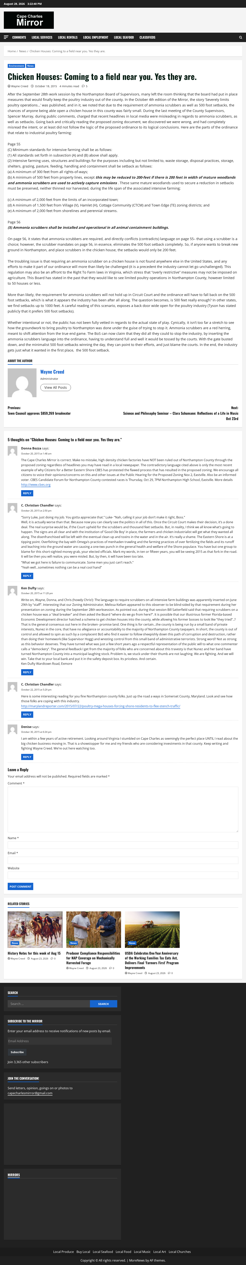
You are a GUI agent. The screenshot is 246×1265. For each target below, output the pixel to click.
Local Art (159, 1252)
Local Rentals (67, 37)
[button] (6, 37)
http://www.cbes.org (36, 484)
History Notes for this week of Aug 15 (34, 953)
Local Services (42, 37)
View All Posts (55, 387)
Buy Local (83, 1252)
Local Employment (95, 37)
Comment (16, 783)
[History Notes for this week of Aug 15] (35, 929)
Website (13, 868)
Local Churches (180, 1252)
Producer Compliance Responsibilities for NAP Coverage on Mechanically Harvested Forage (93, 958)
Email (13, 853)
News (30, 65)
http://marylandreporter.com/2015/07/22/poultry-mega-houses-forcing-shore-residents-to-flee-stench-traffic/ (100, 706)
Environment (16, 65)
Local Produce (63, 1252)
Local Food (123, 1252)
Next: (180, 413)
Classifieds (147, 37)
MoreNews (137, 1260)
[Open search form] (240, 37)
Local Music (142, 1252)
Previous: (39, 410)
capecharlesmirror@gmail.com (30, 1093)
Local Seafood (124, 37)
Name (13, 838)
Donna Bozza (31, 448)
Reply (27, 493)
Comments (19, 37)
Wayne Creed (19, 86)
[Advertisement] (62, 1134)
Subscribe (17, 1052)
